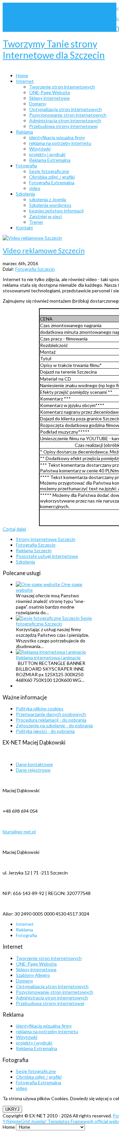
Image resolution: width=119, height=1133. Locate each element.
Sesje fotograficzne (36, 1071)
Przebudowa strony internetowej (50, 1003)
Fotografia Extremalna (38, 1082)
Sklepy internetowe (36, 969)
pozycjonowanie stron (64, 19)
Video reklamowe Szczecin (44, 250)
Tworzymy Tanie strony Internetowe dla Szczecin (54, 49)
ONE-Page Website (36, 964)
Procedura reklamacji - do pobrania (51, 720)
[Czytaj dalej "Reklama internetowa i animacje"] (51, 652)
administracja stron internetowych (64, 8)
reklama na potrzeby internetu (47, 1031)
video (21, 1088)
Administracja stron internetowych (52, 997)
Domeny (24, 981)
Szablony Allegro (33, 975)
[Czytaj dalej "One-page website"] (38, 584)
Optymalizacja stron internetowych (52, 986)
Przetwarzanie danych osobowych (51, 714)
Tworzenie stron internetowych (49, 958)
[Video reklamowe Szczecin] (32, 238)
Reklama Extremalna (36, 1048)
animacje (99, 8)
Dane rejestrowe (33, 770)
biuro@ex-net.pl (19, 831)
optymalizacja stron (31, 19)
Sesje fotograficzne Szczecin (54, 620)
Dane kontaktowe (34, 764)
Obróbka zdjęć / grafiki (38, 1077)
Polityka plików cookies (39, 708)
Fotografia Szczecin (35, 269)
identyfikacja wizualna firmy (44, 1026)
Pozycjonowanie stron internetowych (54, 992)
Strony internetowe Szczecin (55, 27)
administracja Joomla (20, 8)
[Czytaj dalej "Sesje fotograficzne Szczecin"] (48, 618)
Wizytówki (26, 1037)
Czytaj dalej (14, 529)
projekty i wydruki (34, 1042)
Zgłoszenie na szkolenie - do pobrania (54, 725)
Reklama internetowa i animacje (48, 657)
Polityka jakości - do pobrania (45, 731)
